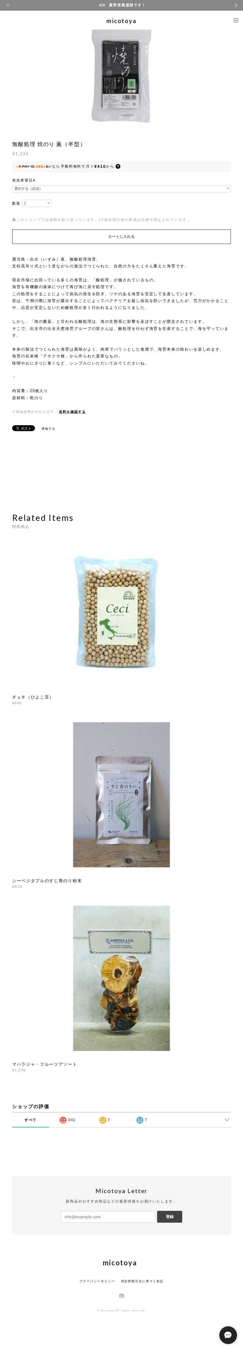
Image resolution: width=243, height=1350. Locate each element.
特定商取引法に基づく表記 (142, 1281)
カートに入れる (121, 237)
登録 (170, 1216)
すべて (31, 1120)
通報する (48, 428)
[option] (121, 75)
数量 (16, 203)
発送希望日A (24, 180)
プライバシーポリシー (97, 1281)
